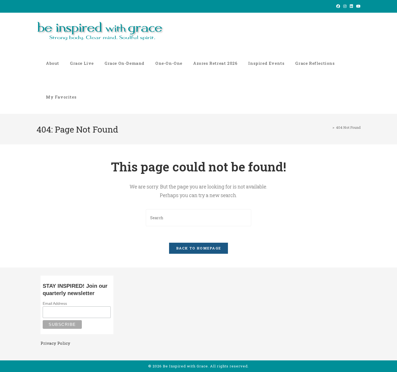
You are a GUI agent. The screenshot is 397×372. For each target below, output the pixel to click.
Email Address (55, 303)
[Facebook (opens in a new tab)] (338, 6)
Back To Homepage (198, 248)
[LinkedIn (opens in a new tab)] (351, 6)
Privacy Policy (55, 343)
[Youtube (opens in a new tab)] (358, 6)
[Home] (329, 127)
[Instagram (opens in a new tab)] (345, 6)
